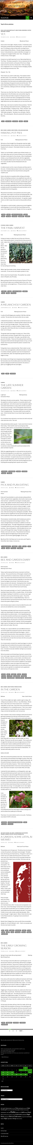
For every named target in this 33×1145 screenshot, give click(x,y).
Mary (2, 1114)
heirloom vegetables (17, 214)
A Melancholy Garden (16, 304)
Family (5, 130)
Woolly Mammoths (19, 834)
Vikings (14, 1118)
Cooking (3, 225)
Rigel (28, 1114)
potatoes (15, 121)
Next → (21, 1030)
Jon (9, 1112)
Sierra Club (13, 1116)
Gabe (28, 1108)
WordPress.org (4, 1136)
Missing (4, 1114)
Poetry (29, 30)
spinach (27, 216)
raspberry (21, 216)
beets (8, 674)
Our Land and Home (23, 130)
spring (22, 1116)
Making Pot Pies (11, 132)
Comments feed (4, 1133)
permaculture (18, 686)
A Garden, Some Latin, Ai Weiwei (16, 838)
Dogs (2, 30)
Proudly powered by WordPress (7, 1143)
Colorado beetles (6, 546)
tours (2, 1118)
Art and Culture (5, 833)
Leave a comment (22, 37)
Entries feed (3, 1130)
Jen (7, 1112)
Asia (10, 833)
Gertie (9, 1109)
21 (21, 1074)
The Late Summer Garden (12, 386)
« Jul (2, 1081)
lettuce (24, 674)
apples (3, 674)
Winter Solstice (19, 1118)
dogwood (4, 471)
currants (15, 546)
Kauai (16, 1112)
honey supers (26, 1109)
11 (7, 1072)
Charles (13, 37)
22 (25, 1074)
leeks (3, 216)
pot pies (8, 216)
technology (29, 1116)
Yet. (3, 34)
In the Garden (10, 689)
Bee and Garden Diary (15, 559)
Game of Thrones (17, 291)
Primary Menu (31, 18)
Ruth (2, 1116)
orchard (4, 824)
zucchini (10, 473)
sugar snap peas (20, 677)
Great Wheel (14, 130)
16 (30, 1072)
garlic (8, 214)
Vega (5, 1118)
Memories (24, 30)
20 (16, 1074)
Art (3, 930)
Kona (20, 1112)
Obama (10, 1114)
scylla (23, 932)
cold (19, 1108)
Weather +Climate (5, 31)
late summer (12, 471)
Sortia (25, 121)
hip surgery (17, 1109)
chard (3, 214)
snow (21, 121)
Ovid (12, 932)
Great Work (18, 30)
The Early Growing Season (14, 947)
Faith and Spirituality (9, 30)
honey (25, 214)
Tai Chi (25, 1116)
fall (3, 373)
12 (12, 1072)
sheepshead (6, 1116)
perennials (9, 1022)
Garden (9, 130)
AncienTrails (5, 18)
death (22, 1108)
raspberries (16, 676)
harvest (25, 291)
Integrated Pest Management (15, 822)
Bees (2, 130)
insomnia (4, 822)
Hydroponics (3, 1112)
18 (7, 1074)
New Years (8, 121)
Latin (29, 930)
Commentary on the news (21, 833)
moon (8, 1114)
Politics (11, 834)
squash (4, 473)
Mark (8, 293)
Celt (3, 121)
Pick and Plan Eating (15, 484)
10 (3, 1072)
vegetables (4, 934)
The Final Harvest (13, 227)
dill (20, 546)
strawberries (11, 677)
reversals (24, 676)
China (16, 1108)
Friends (3, 834)
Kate (29, 546)
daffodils (18, 930)
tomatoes (20, 548)
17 (3, 1074)
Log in (2, 1128)
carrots (4, 291)
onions (18, 471)
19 (12, 1074)
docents (25, 1108)
